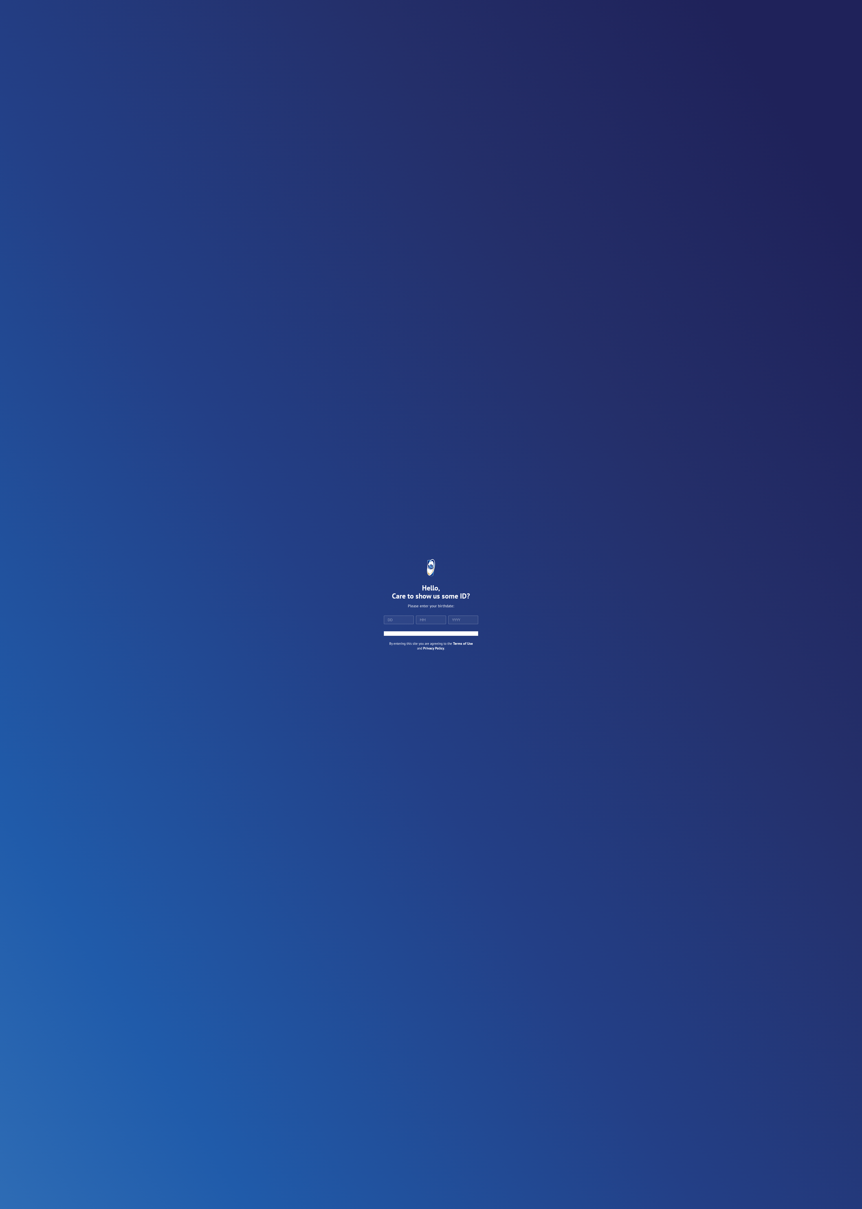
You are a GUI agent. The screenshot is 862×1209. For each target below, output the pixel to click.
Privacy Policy (433, 648)
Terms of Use (463, 643)
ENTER (431, 633)
